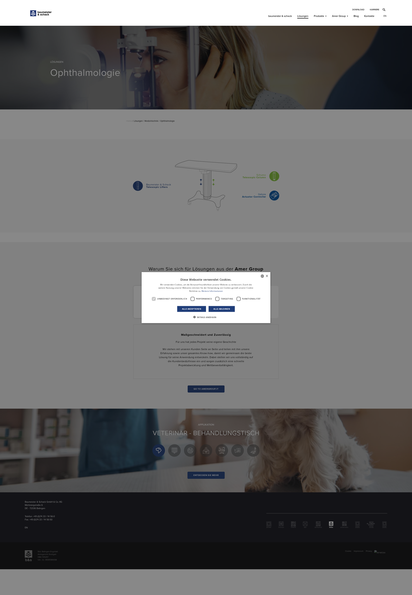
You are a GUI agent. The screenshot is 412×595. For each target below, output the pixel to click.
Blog (356, 16)
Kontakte (369, 16)
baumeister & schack (280, 16)
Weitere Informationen (212, 291)
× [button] (267, 276)
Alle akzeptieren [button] (191, 308)
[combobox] (262, 276)
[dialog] (206, 297)
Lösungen (302, 16)
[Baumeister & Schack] (41, 13)
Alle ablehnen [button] (221, 308)
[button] (206, 317)
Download (358, 9)
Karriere (374, 9)
